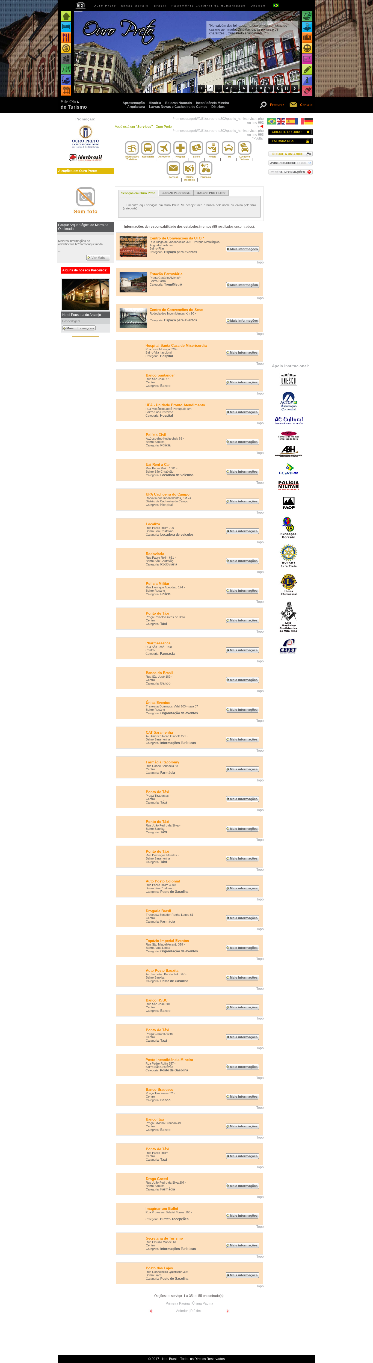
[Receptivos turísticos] (307, 48)
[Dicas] (307, 69)
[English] (281, 121)
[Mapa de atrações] (307, 27)
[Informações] (307, 80)
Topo (260, 262)
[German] (309, 121)
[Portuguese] (272, 121)
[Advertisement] (290, 269)
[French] (299, 121)
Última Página (202, 1303)
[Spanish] (290, 121)
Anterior (182, 1311)
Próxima (196, 1311)
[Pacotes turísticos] (307, 37)
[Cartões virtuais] (307, 59)
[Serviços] (307, 90)
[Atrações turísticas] (307, 16)
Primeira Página (178, 1303)
